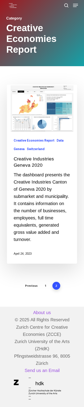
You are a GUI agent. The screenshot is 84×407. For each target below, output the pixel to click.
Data (60, 140)
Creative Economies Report (34, 140)
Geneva (19, 149)
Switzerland (36, 149)
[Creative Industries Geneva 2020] (42, 174)
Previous (31, 286)
